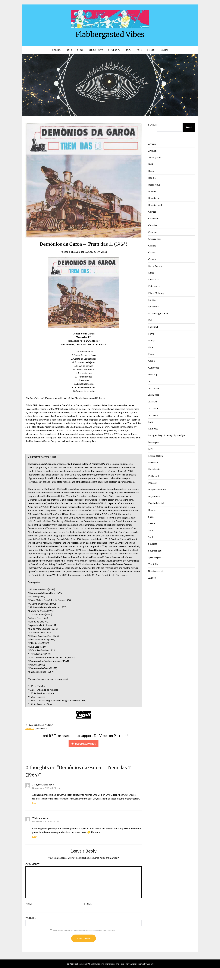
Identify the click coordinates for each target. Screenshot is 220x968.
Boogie (152, 177)
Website (30, 917)
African (152, 144)
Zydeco (152, 577)
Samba (56, 50)
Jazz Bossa (153, 394)
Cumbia (152, 259)
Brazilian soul (155, 205)
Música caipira (155, 455)
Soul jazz (152, 543)
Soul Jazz (114, 50)
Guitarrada (153, 367)
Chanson (152, 232)
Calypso (152, 211)
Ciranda (152, 245)
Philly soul (153, 476)
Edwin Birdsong (156, 293)
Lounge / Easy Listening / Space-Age (166, 435)
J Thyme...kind (40, 784)
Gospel (151, 360)
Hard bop (152, 374)
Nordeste (153, 462)
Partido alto (154, 469)
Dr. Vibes (102, 251)
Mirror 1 (29, 728)
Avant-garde (154, 157)
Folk (150, 320)
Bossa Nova (95, 50)
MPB (139, 50)
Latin (164, 50)
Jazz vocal (153, 408)
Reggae (152, 510)
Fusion (151, 354)
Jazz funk (152, 401)
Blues (151, 171)
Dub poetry (154, 286)
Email (88, 903)
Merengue (153, 442)
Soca (150, 530)
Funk (69, 50)
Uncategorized (155, 571)
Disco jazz (153, 279)
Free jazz (152, 340)
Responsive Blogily (128, 963)
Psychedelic (154, 496)
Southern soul (155, 550)
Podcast (152, 482)
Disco (151, 272)
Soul (80, 50)
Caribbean (153, 218)
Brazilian (152, 191)
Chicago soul (154, 239)
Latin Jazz (153, 428)
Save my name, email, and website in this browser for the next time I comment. (84, 930)
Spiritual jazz (154, 557)
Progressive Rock (157, 489)
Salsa (151, 516)
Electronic (153, 306)
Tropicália (153, 564)
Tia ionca (37, 818)
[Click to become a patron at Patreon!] (83, 747)
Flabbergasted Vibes (110, 34)
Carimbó (152, 225)
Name (29, 903)
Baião (151, 164)
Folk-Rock (153, 327)
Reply (34, 803)
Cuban (151, 252)
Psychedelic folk (156, 503)
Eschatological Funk (158, 313)
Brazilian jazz (154, 198)
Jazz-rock (153, 415)
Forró (151, 50)
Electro (152, 299)
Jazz (129, 50)
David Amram (155, 266)
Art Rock (152, 150)
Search (152, 124)
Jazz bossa (153, 388)
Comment (32, 864)
